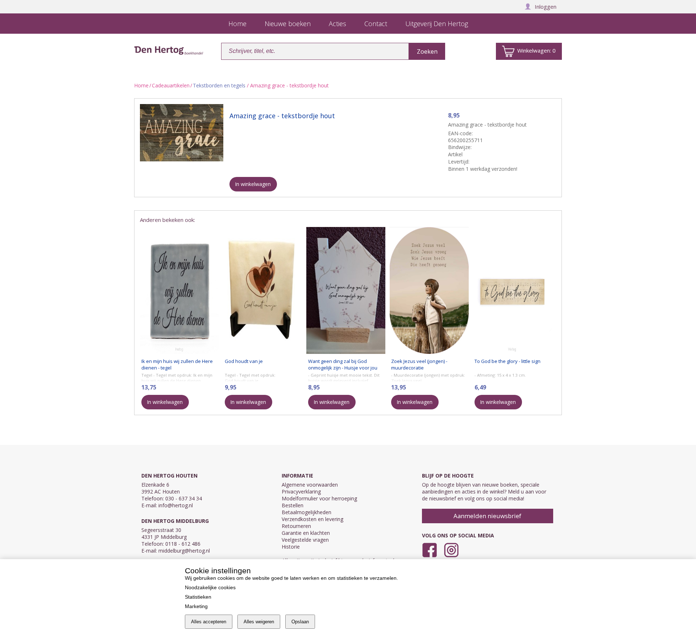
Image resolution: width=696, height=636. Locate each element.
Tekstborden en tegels (219, 85)
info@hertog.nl (175, 505)
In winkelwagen (253, 184)
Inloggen (545, 6)
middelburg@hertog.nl (184, 550)
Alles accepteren (208, 621)
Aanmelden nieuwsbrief (487, 516)
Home (141, 85)
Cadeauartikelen (171, 85)
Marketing (196, 606)
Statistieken (198, 597)
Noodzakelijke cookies (210, 587)
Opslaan (300, 621)
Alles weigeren (259, 621)
